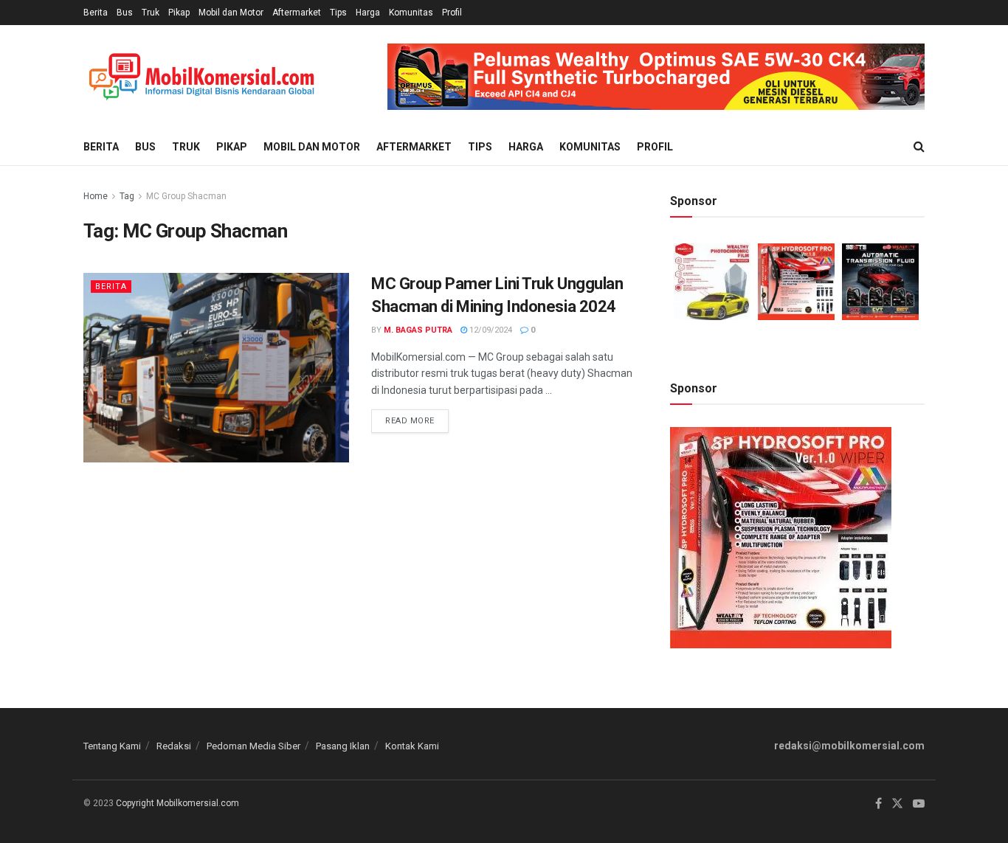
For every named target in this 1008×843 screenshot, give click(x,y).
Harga (368, 12)
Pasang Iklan (343, 746)
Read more (417, 417)
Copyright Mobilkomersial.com (177, 803)
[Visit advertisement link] (656, 77)
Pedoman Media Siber (253, 746)
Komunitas (411, 12)
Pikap (179, 12)
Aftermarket (296, 12)
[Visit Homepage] (201, 77)
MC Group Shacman (186, 196)
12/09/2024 (489, 330)
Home (95, 196)
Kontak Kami (412, 746)
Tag (127, 196)
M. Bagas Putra (418, 330)
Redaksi (173, 746)
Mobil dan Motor (231, 12)
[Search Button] (919, 146)
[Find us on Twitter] (897, 804)
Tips (338, 12)
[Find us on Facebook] (878, 804)
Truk (150, 12)
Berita (95, 12)
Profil (452, 12)
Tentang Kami (112, 746)
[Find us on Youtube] (919, 804)
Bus (125, 12)
